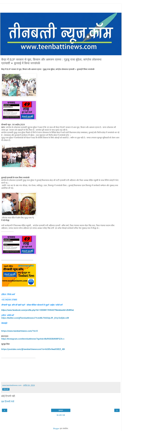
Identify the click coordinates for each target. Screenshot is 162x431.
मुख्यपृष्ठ (61, 410)
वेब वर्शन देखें (61, 415)
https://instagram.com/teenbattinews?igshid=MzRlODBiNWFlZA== (32, 339)
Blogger (56, 428)
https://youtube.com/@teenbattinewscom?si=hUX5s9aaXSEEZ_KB (33, 349)
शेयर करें (6, 389)
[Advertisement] (61, 7)
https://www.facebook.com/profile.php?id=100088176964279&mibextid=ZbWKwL (37, 310)
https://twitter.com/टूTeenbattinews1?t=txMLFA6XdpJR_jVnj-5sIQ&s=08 (35, 318)
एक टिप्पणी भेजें (7, 401)
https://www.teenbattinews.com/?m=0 (19, 331)
